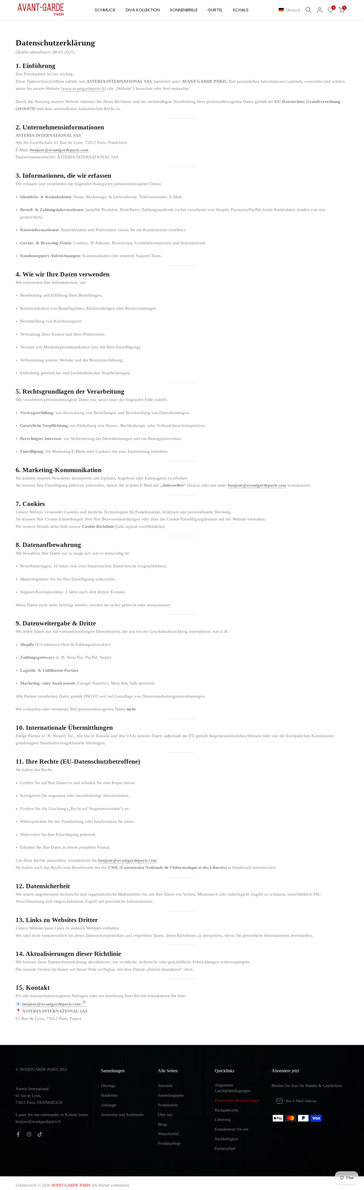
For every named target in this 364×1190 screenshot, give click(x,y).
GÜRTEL (215, 10)
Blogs (162, 1124)
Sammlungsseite (171, 1095)
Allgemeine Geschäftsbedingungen (233, 1088)
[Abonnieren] (338, 1101)
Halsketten (109, 1095)
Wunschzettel (168, 1134)
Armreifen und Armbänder (122, 1115)
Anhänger (109, 1105)
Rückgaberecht (226, 1110)
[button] (290, 10)
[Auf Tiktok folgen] (39, 1134)
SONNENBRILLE (184, 10)
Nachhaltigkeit (226, 1139)
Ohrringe (108, 1086)
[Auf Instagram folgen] (29, 1134)
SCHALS (241, 10)
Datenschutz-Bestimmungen (237, 1100)
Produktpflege (169, 1143)
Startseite (165, 1086)
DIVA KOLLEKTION (143, 10)
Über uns (165, 1115)
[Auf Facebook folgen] (18, 1134)
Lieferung (223, 1119)
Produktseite (168, 1105)
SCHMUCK (105, 10)
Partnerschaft (225, 1148)
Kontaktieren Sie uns (231, 1129)
